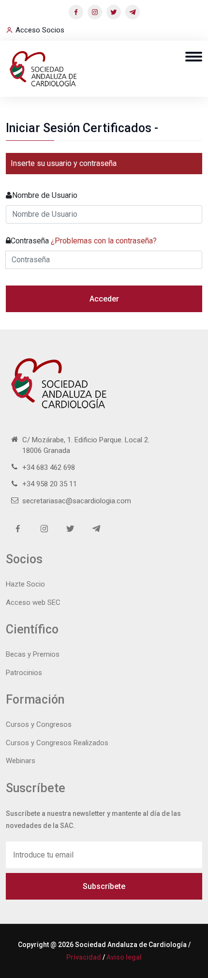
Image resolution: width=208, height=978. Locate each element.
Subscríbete (104, 886)
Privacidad (83, 957)
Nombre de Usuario (44, 195)
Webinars (20, 760)
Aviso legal (124, 957)
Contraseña (84, 240)
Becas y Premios (32, 654)
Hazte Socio (25, 584)
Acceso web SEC (33, 602)
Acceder (104, 298)
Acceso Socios (39, 30)
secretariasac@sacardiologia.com (76, 501)
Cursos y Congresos (39, 724)
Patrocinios (24, 672)
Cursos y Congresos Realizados (57, 742)
